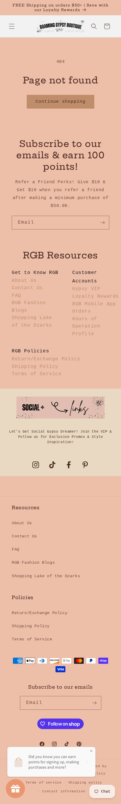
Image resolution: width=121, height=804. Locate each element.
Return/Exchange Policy (46, 359)
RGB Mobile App (94, 304)
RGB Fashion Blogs (33, 562)
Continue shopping (60, 101)
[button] (11, 26)
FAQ (16, 295)
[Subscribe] (102, 222)
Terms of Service (37, 374)
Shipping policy (85, 782)
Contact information (63, 791)
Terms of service (44, 782)
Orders (81, 311)
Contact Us (27, 288)
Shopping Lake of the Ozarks (46, 576)
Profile (83, 334)
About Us (24, 280)
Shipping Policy (35, 366)
